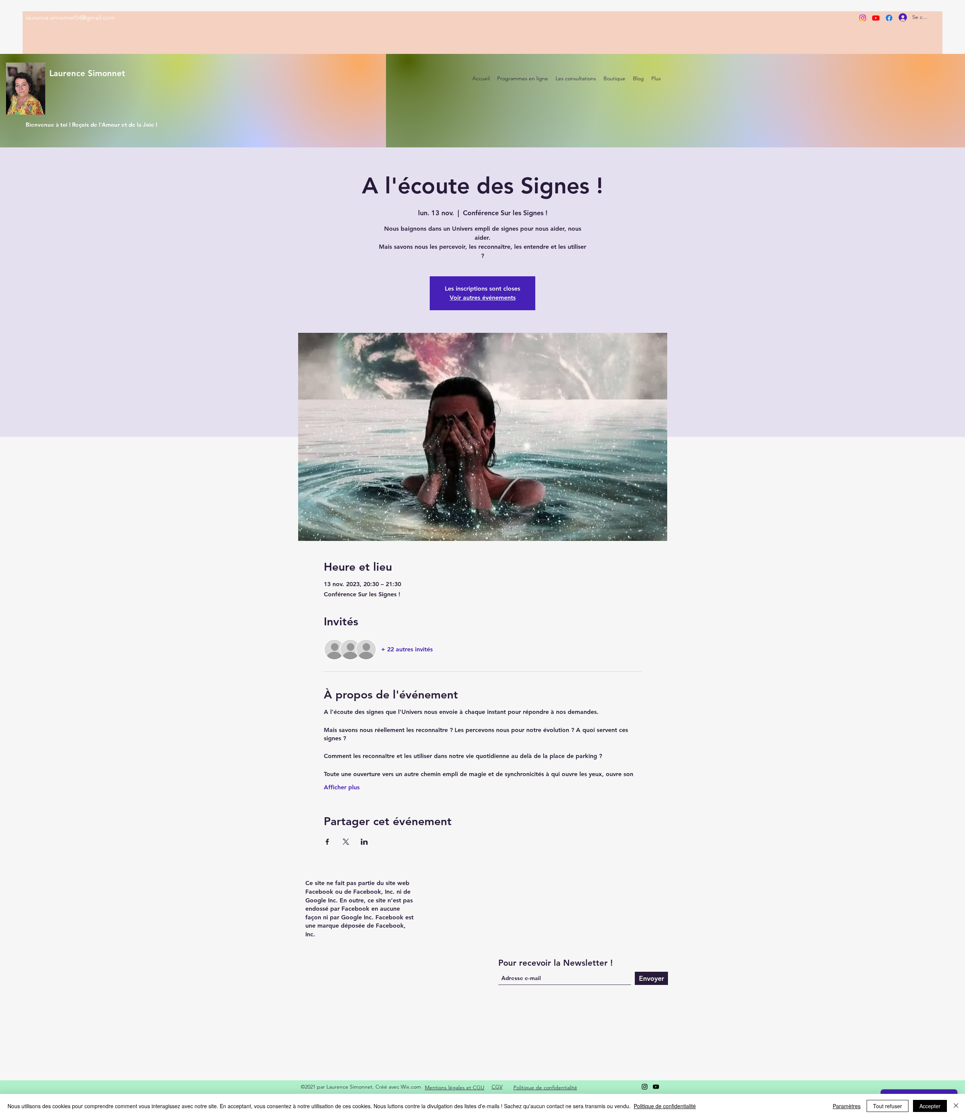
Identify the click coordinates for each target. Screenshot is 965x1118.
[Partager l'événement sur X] (345, 842)
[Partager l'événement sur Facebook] (327, 842)
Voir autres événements (483, 297)
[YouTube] (656, 1086)
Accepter (929, 1106)
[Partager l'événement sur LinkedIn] (364, 842)
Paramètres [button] (847, 1106)
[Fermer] (955, 1106)
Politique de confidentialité (665, 1106)
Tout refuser (887, 1106)
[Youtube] (876, 18)
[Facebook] (889, 18)
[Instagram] (862, 18)
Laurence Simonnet (87, 73)
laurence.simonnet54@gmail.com (70, 17)
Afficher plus (342, 787)
